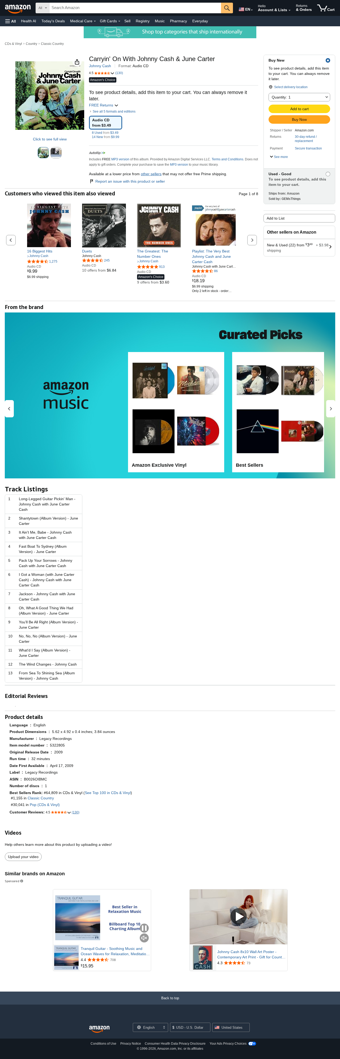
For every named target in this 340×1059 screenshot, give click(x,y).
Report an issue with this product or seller (130, 181)
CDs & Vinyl (13, 44)
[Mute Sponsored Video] (144, 938)
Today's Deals (53, 21)
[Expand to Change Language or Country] (252, 10)
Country (31, 44)
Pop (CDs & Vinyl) (45, 805)
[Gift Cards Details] (119, 21)
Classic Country (52, 44)
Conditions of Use (103, 1043)
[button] (10, 21)
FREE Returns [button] (101, 105)
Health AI (28, 21)
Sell (127, 21)
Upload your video (23, 857)
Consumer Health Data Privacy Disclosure (175, 1043)
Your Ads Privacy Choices (228, 1043)
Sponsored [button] (12, 881)
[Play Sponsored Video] (238, 917)
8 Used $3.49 (105, 133)
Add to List (275, 218)
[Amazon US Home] (99, 1029)
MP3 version (120, 159)
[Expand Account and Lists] (289, 10)
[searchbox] (135, 8)
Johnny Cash (100, 66)
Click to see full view (50, 139)
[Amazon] (18, 8)
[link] (49, 251)
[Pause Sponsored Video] (144, 928)
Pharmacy (178, 21)
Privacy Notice (130, 1043)
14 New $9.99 (105, 137)
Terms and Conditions (227, 159)
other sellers (151, 174)
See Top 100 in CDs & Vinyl (108, 793)
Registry (143, 21)
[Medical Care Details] (95, 21)
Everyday (200, 21)
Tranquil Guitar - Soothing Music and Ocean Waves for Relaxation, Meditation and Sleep (114, 951)
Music (160, 21)
